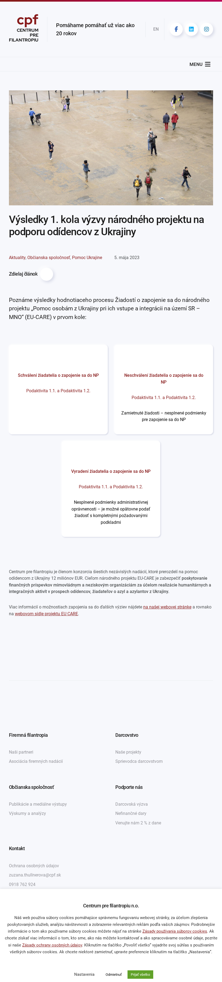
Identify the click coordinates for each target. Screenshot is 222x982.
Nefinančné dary (130, 813)
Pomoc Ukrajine (87, 257)
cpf (23, 29)
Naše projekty (128, 752)
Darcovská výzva (131, 804)
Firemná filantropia (28, 735)
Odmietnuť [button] (114, 975)
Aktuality (17, 257)
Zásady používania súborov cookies (174, 931)
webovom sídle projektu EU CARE (46, 613)
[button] (196, 64)
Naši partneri (21, 752)
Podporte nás (129, 787)
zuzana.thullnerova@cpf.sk (35, 875)
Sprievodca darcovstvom (139, 761)
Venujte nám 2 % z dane (138, 822)
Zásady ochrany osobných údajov (52, 945)
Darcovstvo (126, 735)
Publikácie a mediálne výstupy (38, 804)
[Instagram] (206, 29)
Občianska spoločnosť (48, 257)
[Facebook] (176, 29)
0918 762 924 (22, 884)
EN (156, 29)
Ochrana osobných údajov (34, 865)
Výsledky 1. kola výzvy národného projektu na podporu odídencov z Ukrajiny (106, 225)
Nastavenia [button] (84, 974)
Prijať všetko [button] (140, 975)
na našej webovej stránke (167, 607)
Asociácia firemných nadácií (36, 761)
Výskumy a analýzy (27, 813)
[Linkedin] (191, 29)
